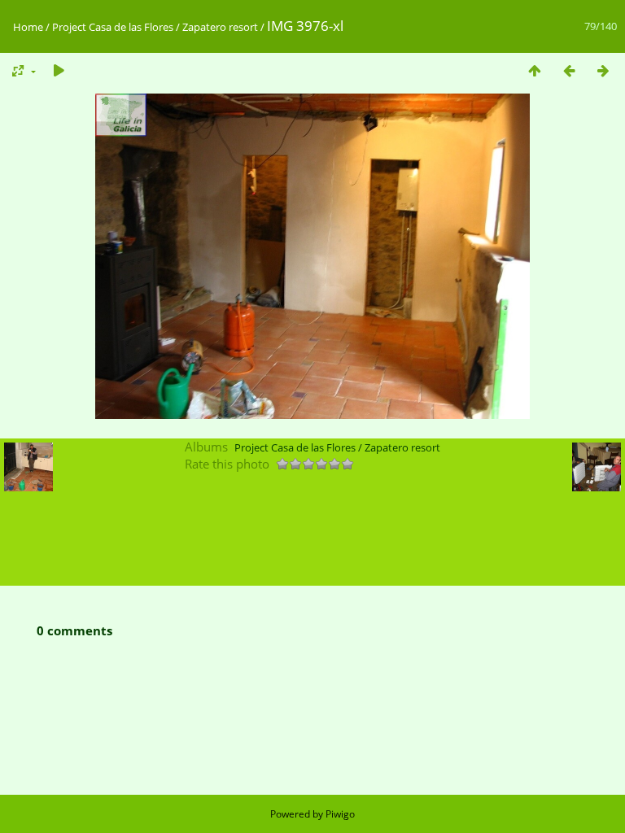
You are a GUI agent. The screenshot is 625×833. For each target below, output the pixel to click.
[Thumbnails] (535, 70)
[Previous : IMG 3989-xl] (569, 70)
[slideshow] (59, 70)
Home (28, 27)
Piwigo (340, 814)
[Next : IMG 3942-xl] (603, 70)
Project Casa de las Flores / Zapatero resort (155, 27)
